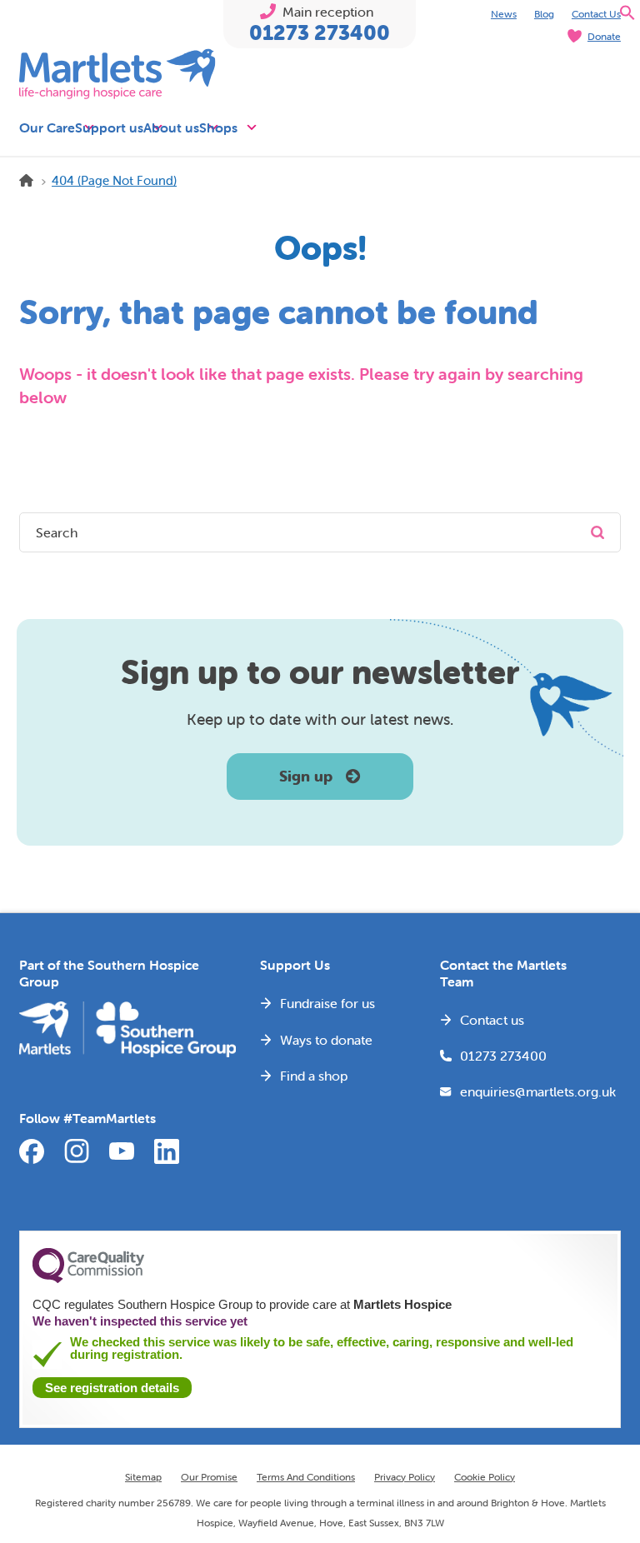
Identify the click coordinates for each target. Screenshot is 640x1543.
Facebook (31, 1151)
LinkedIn (166, 1151)
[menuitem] (504, 13)
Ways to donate (326, 1039)
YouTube (121, 1151)
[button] (627, 15)
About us (171, 127)
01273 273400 (319, 33)
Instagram (76, 1151)
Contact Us (596, 13)
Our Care (47, 127)
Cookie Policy (484, 1477)
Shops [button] (218, 127)
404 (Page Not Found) (114, 180)
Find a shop (314, 1075)
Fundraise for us (327, 1003)
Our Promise (209, 1477)
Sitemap (143, 1477)
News (504, 13)
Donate (604, 36)
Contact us (492, 1019)
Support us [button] (109, 127)
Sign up (305, 776)
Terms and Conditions (306, 1477)
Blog (544, 13)
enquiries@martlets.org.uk (528, 1091)
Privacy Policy (404, 1477)
